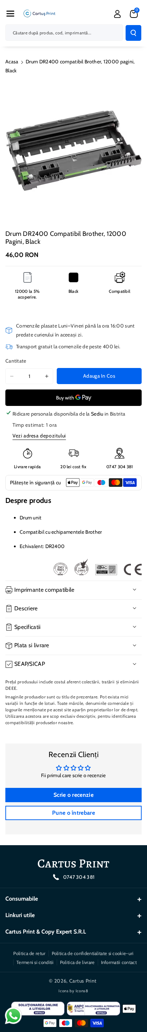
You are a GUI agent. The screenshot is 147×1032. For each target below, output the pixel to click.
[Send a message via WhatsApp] (13, 1016)
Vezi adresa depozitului (39, 435)
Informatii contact (119, 962)
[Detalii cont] (117, 14)
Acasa (12, 61)
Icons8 (82, 990)
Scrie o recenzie (73, 794)
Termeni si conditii (35, 962)
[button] (10, 13)
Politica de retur (29, 953)
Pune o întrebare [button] (73, 812)
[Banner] (97, 567)
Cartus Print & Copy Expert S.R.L (45, 931)
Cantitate (15, 361)
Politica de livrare (77, 962)
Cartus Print (83, 981)
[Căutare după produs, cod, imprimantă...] (133, 33)
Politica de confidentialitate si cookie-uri (93, 953)
